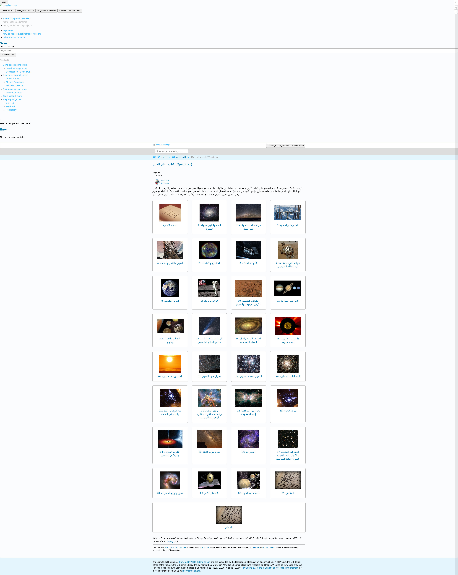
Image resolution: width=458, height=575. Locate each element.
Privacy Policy (248, 568)
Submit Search (8, 55)
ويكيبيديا (170, 541)
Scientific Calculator (15, 85)
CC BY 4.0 (205, 547)
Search (157, 152)
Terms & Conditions (265, 568)
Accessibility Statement (287, 568)
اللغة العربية (181, 157)
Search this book (7, 46)
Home (164, 157)
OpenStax (165, 180)
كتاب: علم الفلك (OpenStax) (176, 547)
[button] (10, 106)
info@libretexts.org (191, 571)
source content (269, 547)
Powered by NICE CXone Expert (195, 562)
